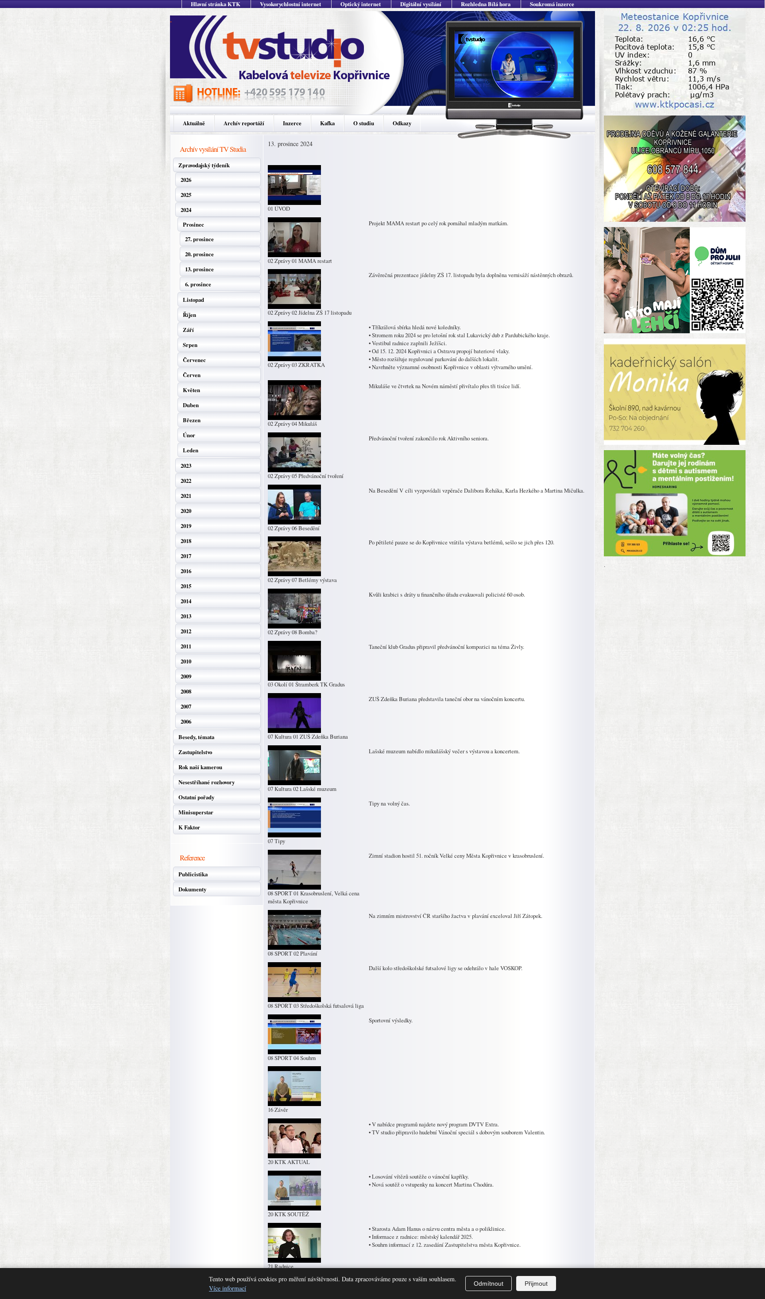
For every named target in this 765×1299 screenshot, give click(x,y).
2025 (186, 195)
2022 (186, 481)
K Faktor (189, 827)
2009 (186, 676)
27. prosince (199, 239)
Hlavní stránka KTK (215, 4)
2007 (186, 706)
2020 (186, 511)
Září (188, 330)
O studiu (363, 123)
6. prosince (198, 284)
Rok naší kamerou (200, 767)
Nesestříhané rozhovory (206, 782)
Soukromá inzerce (552, 4)
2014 (186, 601)
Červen (192, 375)
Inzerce (292, 123)
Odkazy (402, 123)
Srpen (190, 345)
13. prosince (199, 269)
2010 (186, 661)
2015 (186, 586)
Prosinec (193, 224)
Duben (191, 405)
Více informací (227, 1288)
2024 (186, 210)
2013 (186, 616)
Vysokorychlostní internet (290, 4)
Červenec (194, 360)
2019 (186, 526)
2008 (186, 691)
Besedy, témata (196, 737)
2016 (186, 571)
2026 (186, 180)
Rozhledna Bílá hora (485, 4)
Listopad (193, 300)
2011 (186, 646)
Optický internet (360, 4)
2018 (186, 541)
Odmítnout (488, 1283)
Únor (189, 435)
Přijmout (536, 1283)
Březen (192, 420)
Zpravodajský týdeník (204, 165)
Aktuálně (194, 123)
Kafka (327, 123)
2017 (186, 556)
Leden (190, 450)
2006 (186, 721)
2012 (186, 631)
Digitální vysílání (420, 4)
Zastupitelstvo (195, 752)
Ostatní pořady (196, 797)
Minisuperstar (195, 812)
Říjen (189, 315)
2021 (186, 496)
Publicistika (193, 874)
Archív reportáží (244, 123)
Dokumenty (192, 889)
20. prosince (199, 254)
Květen (191, 390)
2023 (186, 466)
